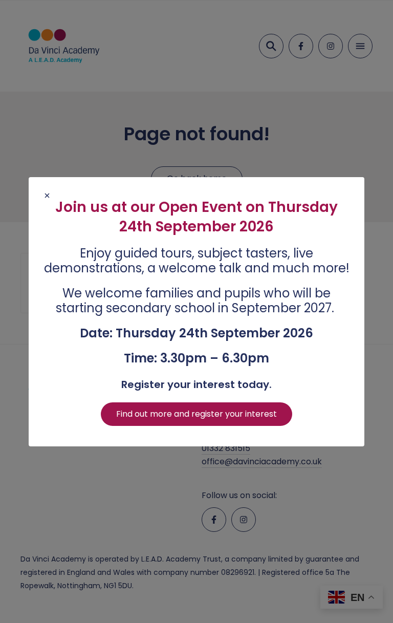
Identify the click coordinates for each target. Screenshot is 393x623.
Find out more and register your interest (196, 414)
